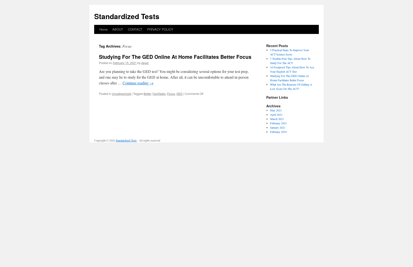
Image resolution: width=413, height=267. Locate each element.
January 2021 (277, 127)
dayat (144, 63)
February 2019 (278, 132)
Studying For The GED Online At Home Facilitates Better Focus (175, 56)
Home (103, 29)
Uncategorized (121, 94)
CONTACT (135, 29)
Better (147, 94)
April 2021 (276, 114)
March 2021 (277, 119)
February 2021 (278, 123)
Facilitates (159, 94)
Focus (171, 94)
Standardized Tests (126, 16)
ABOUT (117, 29)
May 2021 (276, 110)
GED (179, 94)
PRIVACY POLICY (160, 29)
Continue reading (138, 82)
